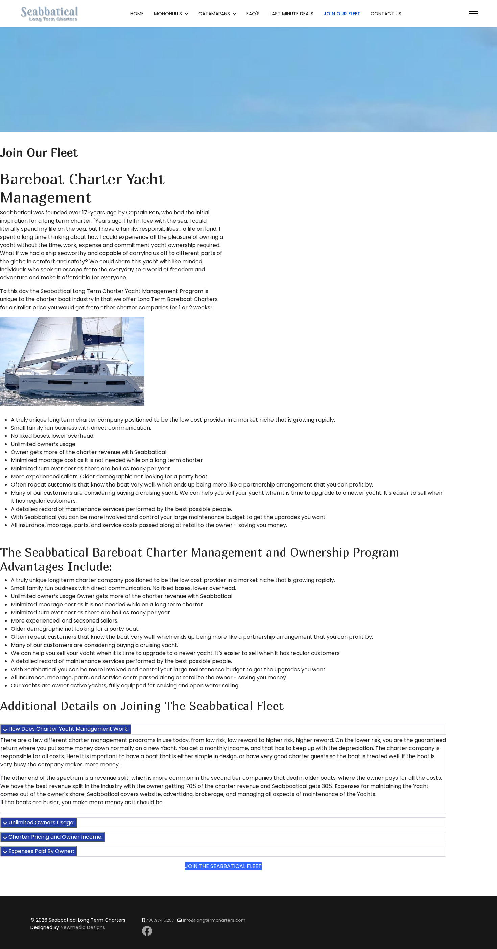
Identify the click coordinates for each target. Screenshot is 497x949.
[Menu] (473, 13)
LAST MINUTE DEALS (291, 13)
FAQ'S (253, 13)
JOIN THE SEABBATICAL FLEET (223, 866)
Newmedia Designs (83, 927)
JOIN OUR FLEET (342, 13)
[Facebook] (147, 931)
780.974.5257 (160, 920)
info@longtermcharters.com (214, 920)
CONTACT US (386, 13)
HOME (137, 13)
